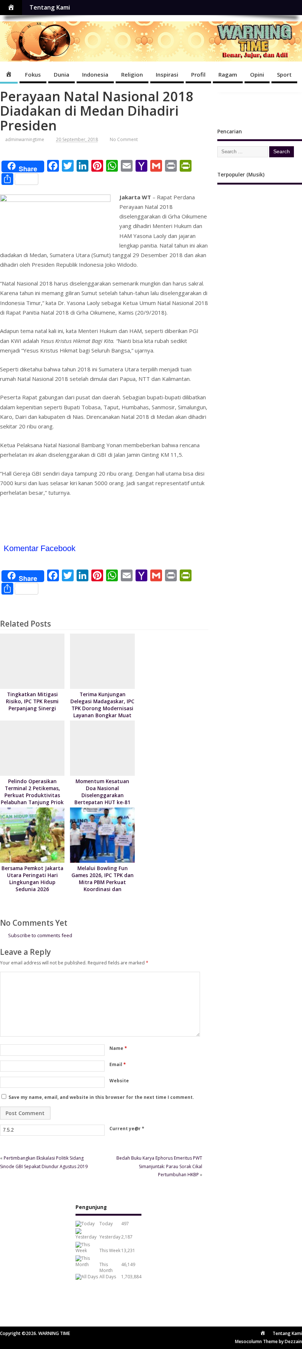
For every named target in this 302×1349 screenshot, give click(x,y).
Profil (198, 74)
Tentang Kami (49, 7)
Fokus (33, 74)
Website (119, 1081)
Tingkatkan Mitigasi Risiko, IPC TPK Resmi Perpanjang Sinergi (32, 701)
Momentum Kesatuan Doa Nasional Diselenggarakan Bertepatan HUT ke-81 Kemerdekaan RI (102, 795)
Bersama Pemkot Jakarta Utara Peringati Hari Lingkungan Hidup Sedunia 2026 (32, 879)
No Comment (124, 139)
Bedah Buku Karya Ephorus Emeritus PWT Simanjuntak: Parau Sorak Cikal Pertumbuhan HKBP (159, 1166)
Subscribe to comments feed (40, 935)
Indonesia (95, 74)
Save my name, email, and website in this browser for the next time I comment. (101, 1097)
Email (117, 1064)
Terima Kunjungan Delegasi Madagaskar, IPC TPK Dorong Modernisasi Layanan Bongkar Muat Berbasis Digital (102, 708)
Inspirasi (167, 74)
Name (118, 1048)
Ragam (227, 74)
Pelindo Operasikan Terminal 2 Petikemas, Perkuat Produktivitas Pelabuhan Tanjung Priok (32, 792)
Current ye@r (126, 1128)
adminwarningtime (24, 139)
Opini (257, 74)
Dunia (61, 74)
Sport (284, 74)
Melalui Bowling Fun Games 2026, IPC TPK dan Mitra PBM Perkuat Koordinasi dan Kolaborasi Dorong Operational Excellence (102, 886)
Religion (132, 74)
